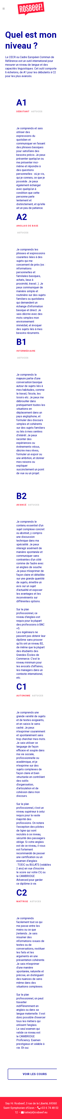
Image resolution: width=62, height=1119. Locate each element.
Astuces (36, 111)
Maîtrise (22, 901)
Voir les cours (35, 1074)
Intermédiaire (25, 351)
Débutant (22, 111)
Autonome (23, 695)
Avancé (21, 504)
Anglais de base (27, 225)
